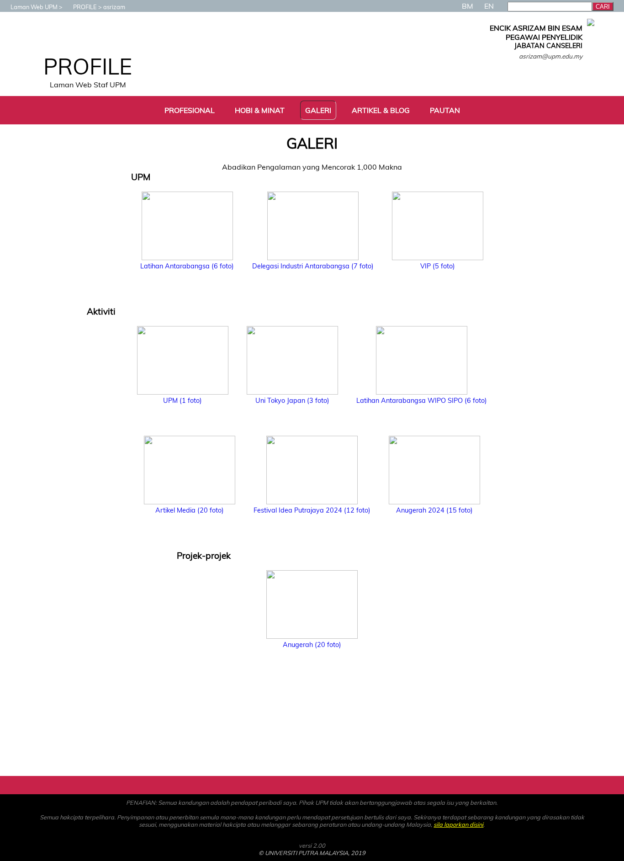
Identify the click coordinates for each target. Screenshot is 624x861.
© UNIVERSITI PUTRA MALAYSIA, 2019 (312, 852)
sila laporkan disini (458, 824)
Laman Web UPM (34, 7)
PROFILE (85, 7)
